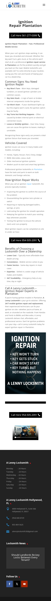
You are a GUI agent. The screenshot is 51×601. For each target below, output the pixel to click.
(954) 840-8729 (18, 518)
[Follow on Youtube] (24, 584)
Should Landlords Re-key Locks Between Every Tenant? (25, 557)
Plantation (38, 169)
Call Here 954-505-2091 (24, 240)
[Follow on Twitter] (17, 584)
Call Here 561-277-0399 (24, 35)
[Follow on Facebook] (9, 584)
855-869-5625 (17, 524)
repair (29, 184)
